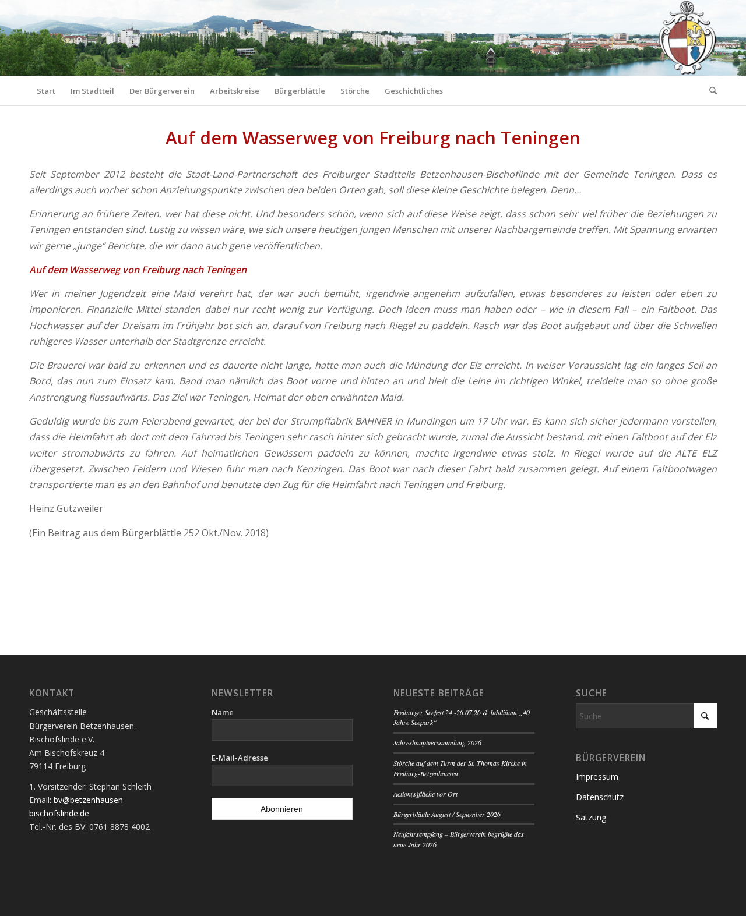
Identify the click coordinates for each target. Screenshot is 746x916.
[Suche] (709, 90)
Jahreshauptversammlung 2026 (437, 742)
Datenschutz (600, 796)
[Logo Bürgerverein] (687, 38)
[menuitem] (46, 90)
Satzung (591, 817)
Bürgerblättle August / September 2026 (447, 814)
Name (223, 712)
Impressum (597, 776)
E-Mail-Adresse (240, 757)
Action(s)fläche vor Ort (425, 793)
